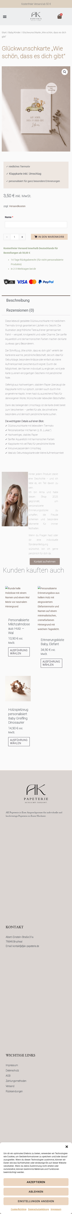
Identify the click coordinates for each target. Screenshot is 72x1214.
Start (4, 32)
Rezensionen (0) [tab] (20, 310)
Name (9, 217)
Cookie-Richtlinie (18, 1209)
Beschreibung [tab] (18, 300)
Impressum (56, 1209)
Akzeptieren (36, 1182)
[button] (67, 1146)
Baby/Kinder (14, 32)
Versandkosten (17, 206)
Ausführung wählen (19, 652)
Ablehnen (36, 1191)
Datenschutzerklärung (38, 1209)
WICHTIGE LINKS (20, 1055)
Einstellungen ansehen (36, 1201)
